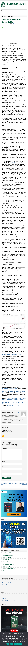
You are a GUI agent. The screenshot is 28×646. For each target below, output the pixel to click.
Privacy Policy (5, 595)
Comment (5, 448)
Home (8, 15)
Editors (4, 586)
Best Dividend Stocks (7, 552)
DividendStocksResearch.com (9, 388)
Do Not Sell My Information (9, 600)
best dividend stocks (13, 398)
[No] (26, 639)
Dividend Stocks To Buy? (15, 15)
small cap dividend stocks (8, 401)
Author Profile (16, 412)
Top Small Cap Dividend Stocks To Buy (11, 21)
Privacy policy (18, 643)
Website (4, 472)
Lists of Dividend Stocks (8, 568)
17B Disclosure (6, 599)
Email (3, 466)
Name (3, 461)
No (11, 643)
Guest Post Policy (6, 588)
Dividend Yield (6, 566)
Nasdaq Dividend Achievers (16, 399)
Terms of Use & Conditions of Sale (11, 597)
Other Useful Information (8, 571)
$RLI (21, 279)
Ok (8, 643)
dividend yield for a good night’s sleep (11, 354)
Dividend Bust (6, 559)
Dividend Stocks (6, 561)
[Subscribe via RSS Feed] (3, 436)
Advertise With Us (6, 583)
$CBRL (14, 162)
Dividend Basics (6, 557)
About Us (4, 581)
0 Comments (14, 23)
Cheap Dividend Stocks (8, 555)
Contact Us (5, 584)
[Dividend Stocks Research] (14, 6)
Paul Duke (4, 23)
